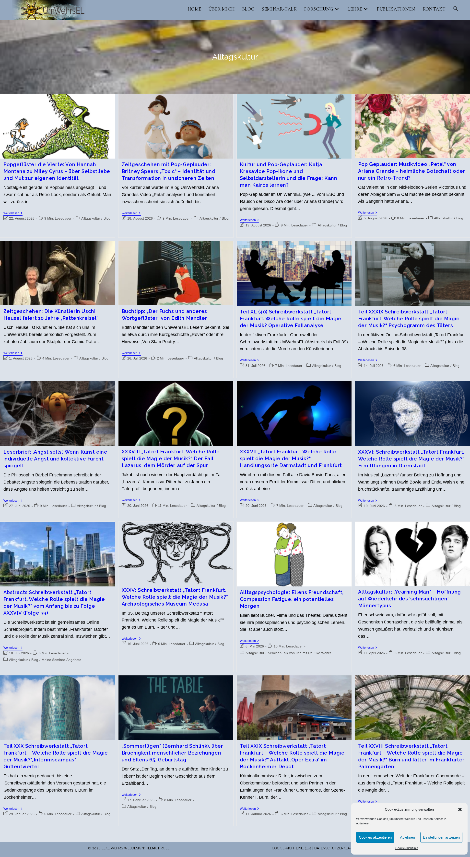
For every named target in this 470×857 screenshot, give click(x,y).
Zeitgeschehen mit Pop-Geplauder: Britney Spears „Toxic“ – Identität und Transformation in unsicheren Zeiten (168, 171)
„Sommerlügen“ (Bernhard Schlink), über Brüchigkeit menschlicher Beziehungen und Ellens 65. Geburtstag (172, 753)
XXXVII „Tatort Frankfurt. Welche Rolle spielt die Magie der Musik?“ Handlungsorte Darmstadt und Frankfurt (291, 458)
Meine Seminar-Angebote (61, 660)
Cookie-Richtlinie (406, 848)
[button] (460, 809)
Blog (107, 218)
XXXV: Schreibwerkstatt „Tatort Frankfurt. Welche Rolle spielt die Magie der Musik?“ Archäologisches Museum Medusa (175, 597)
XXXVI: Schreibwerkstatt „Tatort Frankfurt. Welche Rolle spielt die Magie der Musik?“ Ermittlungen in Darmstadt (411, 459)
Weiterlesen (13, 213)
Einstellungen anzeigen (441, 837)
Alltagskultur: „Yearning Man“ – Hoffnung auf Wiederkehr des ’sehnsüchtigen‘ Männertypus (409, 599)
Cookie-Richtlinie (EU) (291, 848)
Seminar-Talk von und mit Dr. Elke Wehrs (299, 653)
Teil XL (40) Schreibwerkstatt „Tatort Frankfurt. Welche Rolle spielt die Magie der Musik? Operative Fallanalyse (290, 318)
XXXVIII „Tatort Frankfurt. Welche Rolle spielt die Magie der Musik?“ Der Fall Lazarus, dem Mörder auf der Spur (171, 458)
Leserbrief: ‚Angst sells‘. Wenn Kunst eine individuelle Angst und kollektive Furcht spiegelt (55, 459)
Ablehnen (407, 837)
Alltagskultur (90, 218)
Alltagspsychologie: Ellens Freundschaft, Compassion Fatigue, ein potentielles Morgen (291, 599)
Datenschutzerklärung (337, 848)
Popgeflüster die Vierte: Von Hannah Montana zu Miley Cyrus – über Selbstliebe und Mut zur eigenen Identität (56, 171)
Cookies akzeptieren (375, 837)
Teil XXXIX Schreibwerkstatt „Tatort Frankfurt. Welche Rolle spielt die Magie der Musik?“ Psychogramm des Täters (409, 318)
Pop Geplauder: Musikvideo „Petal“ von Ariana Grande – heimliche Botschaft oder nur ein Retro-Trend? (411, 171)
